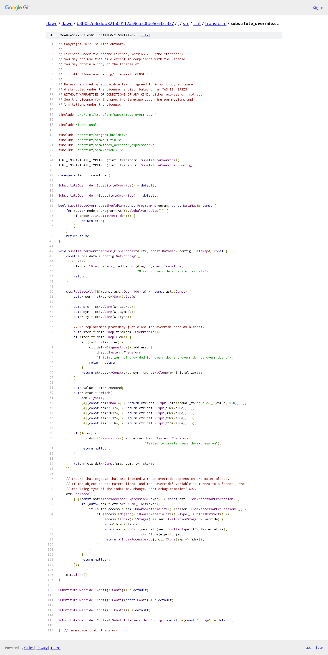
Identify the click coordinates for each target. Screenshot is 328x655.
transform (215, 23)
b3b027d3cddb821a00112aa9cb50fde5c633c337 (125, 23)
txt (308, 647)
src (186, 23)
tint (197, 23)
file (145, 35)
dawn (51, 23)
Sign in (318, 7)
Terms (55, 647)
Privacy (42, 647)
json (319, 647)
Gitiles (29, 647)
